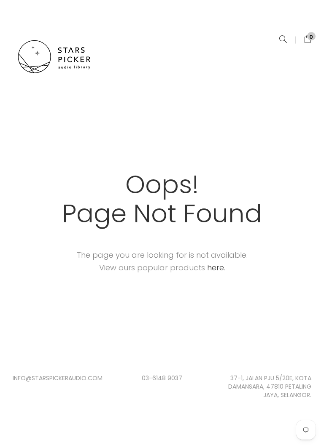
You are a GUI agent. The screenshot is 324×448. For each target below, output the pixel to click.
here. (216, 267)
